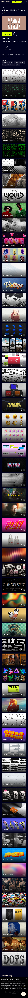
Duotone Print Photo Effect (9, 934)
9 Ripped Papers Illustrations (9, 754)
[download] (24, 81)
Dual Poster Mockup (7, 919)
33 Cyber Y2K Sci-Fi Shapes (9, 95)
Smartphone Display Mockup (9, 619)
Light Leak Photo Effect (8, 709)
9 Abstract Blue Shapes (8, 335)
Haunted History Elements (8, 889)
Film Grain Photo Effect (8, 230)
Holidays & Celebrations (8, 65)
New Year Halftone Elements (9, 574)
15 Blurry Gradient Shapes (8, 440)
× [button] (26, 978)
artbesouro (6, 13)
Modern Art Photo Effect (8, 260)
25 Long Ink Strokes (7, 769)
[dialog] (14, 987)
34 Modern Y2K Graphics (8, 140)
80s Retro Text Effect (7, 470)
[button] (14, 992)
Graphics (4, 7)
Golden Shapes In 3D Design (9, 425)
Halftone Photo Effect (7, 634)
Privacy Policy (23, 986)
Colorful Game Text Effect (8, 530)
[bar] (26, 2)
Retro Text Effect (6, 859)
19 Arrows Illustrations (8, 724)
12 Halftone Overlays (7, 170)
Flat (18, 65)
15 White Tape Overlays (8, 649)
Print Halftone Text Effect (8, 964)
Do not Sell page (4, 990)
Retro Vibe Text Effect (7, 290)
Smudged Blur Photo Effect (9, 485)
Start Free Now (17, 1)
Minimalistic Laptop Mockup (9, 694)
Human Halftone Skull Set (8, 799)
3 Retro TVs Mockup (7, 395)
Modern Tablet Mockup (8, 814)
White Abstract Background (9, 275)
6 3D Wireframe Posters (8, 155)
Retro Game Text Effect (8, 739)
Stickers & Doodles (7, 62)
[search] (23, 2)
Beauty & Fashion (19, 62)
